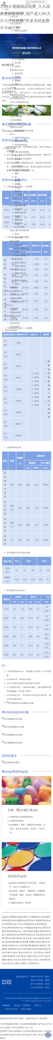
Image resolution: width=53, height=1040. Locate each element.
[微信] (4, 982)
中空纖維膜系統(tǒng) (19, 112)
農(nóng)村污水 (21, 248)
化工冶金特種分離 (18, 205)
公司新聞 (14, 308)
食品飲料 (19, 258)
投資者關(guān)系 (12, 315)
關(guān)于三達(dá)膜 (14, 12)
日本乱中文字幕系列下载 (25, 1034)
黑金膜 (18, 48)
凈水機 (13, 87)
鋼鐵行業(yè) (20, 273)
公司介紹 (14, 16)
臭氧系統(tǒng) (21, 144)
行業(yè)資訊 (15, 312)
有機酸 (18, 183)
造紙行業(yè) (20, 265)
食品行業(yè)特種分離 (19, 169)
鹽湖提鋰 (19, 209)
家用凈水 (31, 920)
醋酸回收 (19, 219)
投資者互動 (15, 323)
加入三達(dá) (15, 27)
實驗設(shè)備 (16, 126)
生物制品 (19, 166)
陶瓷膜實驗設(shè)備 (24, 130)
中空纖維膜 (20, 59)
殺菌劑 (18, 80)
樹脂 (17, 84)
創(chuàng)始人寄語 (18, 19)
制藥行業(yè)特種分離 (19, 151)
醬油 (17, 201)
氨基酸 (18, 180)
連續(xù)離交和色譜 (18, 123)
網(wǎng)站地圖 (36, 1001)
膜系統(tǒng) (10, 91)
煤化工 (18, 283)
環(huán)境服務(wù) (13, 290)
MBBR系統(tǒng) (22, 137)
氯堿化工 (19, 216)
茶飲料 (18, 191)
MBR (17, 55)
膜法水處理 (15, 241)
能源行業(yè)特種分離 (19, 230)
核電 (17, 233)
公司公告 (14, 319)
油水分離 (19, 237)
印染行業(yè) (20, 262)
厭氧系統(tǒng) (21, 141)
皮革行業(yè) (20, 269)
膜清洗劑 (19, 73)
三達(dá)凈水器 (11, 1008)
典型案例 (14, 287)
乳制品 (18, 187)
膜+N (12, 134)
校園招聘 (19, 37)
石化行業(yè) (20, 251)
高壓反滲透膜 (16, 116)
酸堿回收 (19, 223)
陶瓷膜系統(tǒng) (17, 94)
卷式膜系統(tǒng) (17, 98)
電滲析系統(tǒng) (13, 931)
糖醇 (17, 173)
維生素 (18, 155)
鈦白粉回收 (20, 226)
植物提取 (19, 194)
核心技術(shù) (16, 23)
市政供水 (19, 244)
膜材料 (8, 41)
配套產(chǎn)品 (16, 69)
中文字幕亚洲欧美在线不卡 (33, 1031)
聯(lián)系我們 (21, 30)
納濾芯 (18, 66)
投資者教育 (15, 326)
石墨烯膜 (12, 916)
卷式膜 (18, 62)
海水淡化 (19, 276)
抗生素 (18, 158)
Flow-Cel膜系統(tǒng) (19, 102)
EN (3, 8)
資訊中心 (9, 305)
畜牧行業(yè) (20, 280)
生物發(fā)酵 (20, 255)
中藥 (17, 162)
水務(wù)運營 (16, 298)
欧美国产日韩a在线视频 (10, 1031)
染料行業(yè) (20, 212)
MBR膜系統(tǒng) (17, 109)
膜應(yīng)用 (10, 148)
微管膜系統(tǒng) (17, 105)
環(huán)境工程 (16, 294)
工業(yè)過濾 (25, 1008)
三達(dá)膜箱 (15, 119)
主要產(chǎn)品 (16, 44)
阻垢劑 (18, 77)
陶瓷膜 (18, 52)
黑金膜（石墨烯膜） (23, 1005)
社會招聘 (19, 34)
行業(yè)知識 (47, 1001)
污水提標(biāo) (16, 301)
